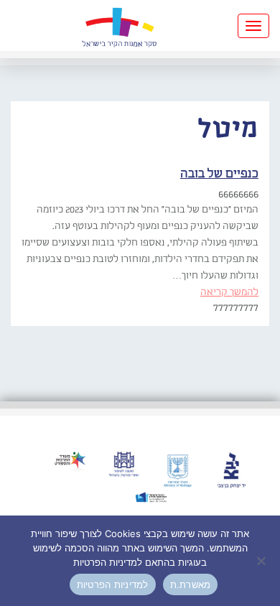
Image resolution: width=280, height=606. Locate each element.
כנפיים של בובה (219, 174)
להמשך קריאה (229, 292)
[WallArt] (119, 25)
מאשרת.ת (190, 584)
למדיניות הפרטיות (113, 584)
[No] (262, 561)
